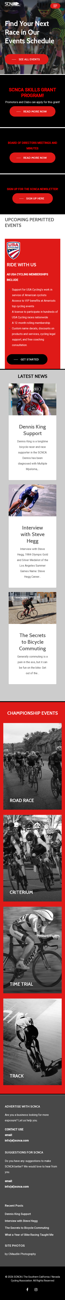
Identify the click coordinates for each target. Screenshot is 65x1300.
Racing (19, 490)
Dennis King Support (18, 1214)
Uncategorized (26, 389)
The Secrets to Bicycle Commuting (27, 1227)
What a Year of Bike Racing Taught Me (29, 1234)
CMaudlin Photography (22, 1254)
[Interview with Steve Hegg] (32, 536)
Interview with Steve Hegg (21, 1221)
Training (21, 597)
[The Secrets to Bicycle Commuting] (32, 638)
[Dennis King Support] (32, 431)
